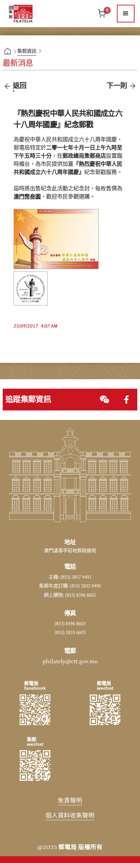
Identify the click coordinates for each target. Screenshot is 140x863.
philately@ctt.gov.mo (70, 661)
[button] (126, 13)
